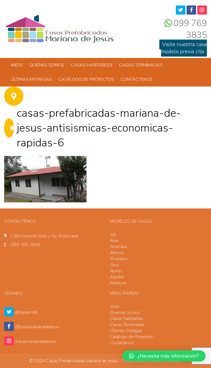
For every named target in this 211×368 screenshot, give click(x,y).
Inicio (17, 65)
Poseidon (118, 259)
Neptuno (118, 283)
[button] (164, 355)
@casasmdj (26, 312)
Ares (114, 241)
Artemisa (118, 247)
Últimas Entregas (31, 79)
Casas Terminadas (141, 65)
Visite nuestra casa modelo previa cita (184, 48)
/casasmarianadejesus (35, 341)
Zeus (114, 265)
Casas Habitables (91, 65)
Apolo (115, 271)
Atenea (116, 253)
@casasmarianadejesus (37, 327)
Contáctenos (136, 79)
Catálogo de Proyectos (86, 79)
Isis (113, 235)
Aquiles (117, 277)
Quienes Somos (46, 65)
